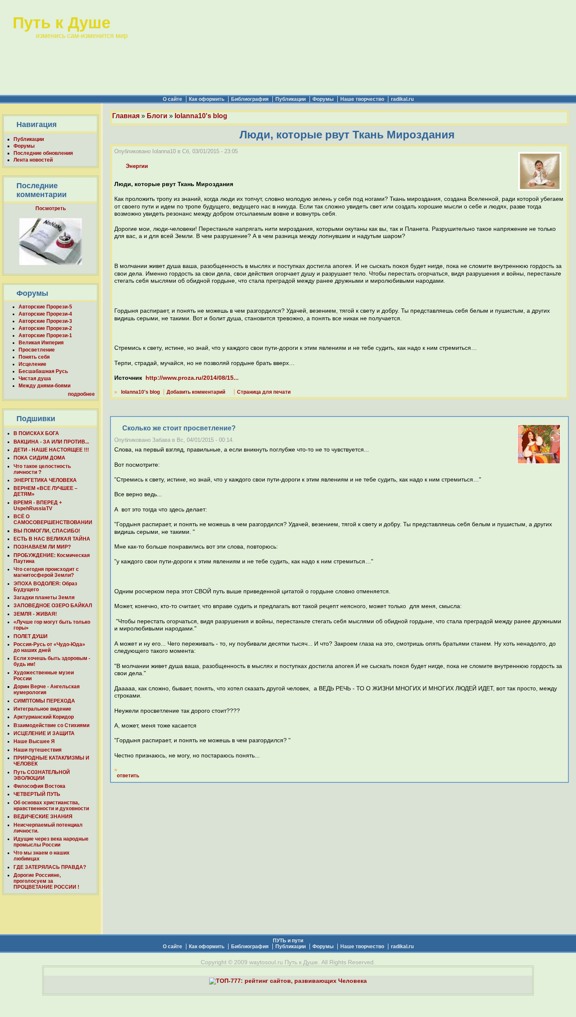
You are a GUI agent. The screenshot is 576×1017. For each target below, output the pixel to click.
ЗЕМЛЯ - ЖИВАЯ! (35, 614)
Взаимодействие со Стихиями (51, 725)
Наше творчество (362, 99)
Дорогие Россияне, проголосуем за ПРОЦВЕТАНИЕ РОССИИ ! (46, 881)
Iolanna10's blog (201, 115)
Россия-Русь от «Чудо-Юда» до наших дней (49, 647)
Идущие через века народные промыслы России (51, 842)
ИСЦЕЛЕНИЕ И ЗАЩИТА (44, 733)
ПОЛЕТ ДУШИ (30, 636)
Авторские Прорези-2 (45, 328)
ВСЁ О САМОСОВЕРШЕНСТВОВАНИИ (52, 519)
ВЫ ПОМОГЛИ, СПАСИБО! (46, 531)
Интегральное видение (42, 709)
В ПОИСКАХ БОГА (36, 433)
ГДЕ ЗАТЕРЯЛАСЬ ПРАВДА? (49, 867)
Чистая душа (35, 378)
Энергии (137, 166)
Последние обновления (43, 153)
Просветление (37, 350)
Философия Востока (39, 786)
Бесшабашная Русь (43, 371)
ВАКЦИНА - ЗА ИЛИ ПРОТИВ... (51, 442)
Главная (126, 115)
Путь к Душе (61, 23)
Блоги (157, 115)
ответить (128, 776)
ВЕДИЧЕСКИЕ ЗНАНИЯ (43, 817)
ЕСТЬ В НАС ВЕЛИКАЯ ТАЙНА (51, 539)
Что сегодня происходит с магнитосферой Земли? (46, 572)
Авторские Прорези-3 (45, 321)
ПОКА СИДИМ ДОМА (39, 458)
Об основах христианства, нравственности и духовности (51, 805)
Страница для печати (264, 392)
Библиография (250, 99)
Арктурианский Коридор (43, 717)
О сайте (172, 99)
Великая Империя (41, 343)
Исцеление (32, 364)
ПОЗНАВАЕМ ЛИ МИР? (42, 547)
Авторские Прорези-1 (45, 335)
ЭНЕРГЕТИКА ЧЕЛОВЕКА (45, 480)
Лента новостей (33, 160)
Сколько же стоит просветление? (179, 428)
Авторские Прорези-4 (45, 314)
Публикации (290, 99)
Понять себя (34, 357)
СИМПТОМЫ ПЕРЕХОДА (44, 701)
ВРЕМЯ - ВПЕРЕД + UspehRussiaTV (37, 505)
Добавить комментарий (196, 392)
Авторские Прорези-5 (45, 307)
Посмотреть (50, 208)
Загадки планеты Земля (44, 597)
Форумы (323, 99)
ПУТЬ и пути (288, 941)
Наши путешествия (37, 750)
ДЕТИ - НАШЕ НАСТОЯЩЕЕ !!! (51, 450)
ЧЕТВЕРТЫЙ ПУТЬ (36, 794)
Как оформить (206, 99)
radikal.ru (402, 99)
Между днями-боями (44, 386)
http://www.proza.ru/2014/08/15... (192, 378)
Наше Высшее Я (34, 741)
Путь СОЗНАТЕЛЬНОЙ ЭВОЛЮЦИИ (41, 775)
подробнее (81, 394)
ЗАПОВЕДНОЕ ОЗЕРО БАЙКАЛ (52, 606)
